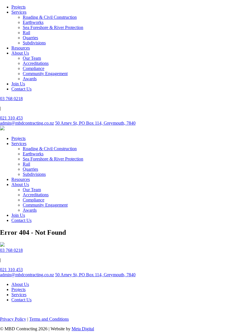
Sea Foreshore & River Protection (53, 27)
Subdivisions (34, 42)
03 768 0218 (11, 98)
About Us (20, 53)
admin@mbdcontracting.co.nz (27, 123)
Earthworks (33, 22)
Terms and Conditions (49, 319)
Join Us (18, 83)
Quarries (30, 37)
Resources (20, 48)
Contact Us (21, 88)
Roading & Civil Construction (50, 17)
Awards (30, 78)
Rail (26, 32)
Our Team (32, 58)
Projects (18, 7)
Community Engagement (45, 73)
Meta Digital (83, 328)
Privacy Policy (13, 319)
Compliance (33, 68)
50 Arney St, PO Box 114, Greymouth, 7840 (95, 123)
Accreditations (36, 63)
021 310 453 (11, 118)
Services (18, 12)
